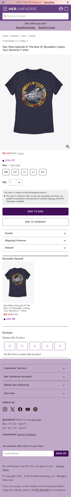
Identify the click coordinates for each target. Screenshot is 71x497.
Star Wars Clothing (14, 41)
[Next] (68, 2)
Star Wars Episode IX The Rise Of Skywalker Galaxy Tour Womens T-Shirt (17, 308)
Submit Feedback (26, 434)
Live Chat (36, 419)
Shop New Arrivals (25, 27)
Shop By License (46, 27)
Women (14, 36)
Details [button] (21, 153)
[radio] (5, 172)
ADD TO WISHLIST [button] (35, 222)
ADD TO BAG (36, 211)
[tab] (35, 102)
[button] (4, 9)
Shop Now (49, 2)
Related (9, 247)
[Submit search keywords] (4, 16)
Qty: (4, 182)
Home (5, 36)
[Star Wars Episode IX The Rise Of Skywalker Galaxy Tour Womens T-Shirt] (18, 282)
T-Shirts (32, 36)
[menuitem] (66, 8)
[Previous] (3, 2)
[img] (4, 409)
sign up (61, 453)
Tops (23, 36)
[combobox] (35, 16)
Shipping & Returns (15, 240)
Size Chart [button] (15, 165)
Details (9, 233)
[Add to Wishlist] (31, 264)
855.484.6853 (42, 490)
